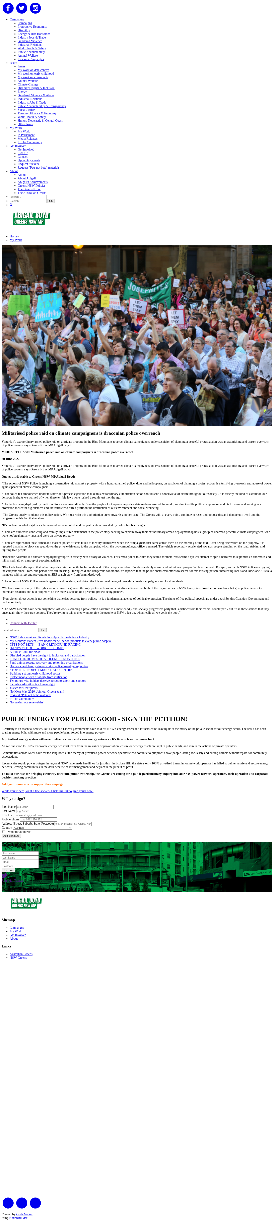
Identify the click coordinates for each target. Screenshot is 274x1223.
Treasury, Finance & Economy (37, 113)
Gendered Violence (30, 41)
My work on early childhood (36, 73)
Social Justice (26, 109)
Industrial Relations (30, 44)
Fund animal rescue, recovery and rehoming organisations (46, 662)
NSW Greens (18, 957)
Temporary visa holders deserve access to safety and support (48, 680)
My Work (16, 127)
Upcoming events (29, 160)
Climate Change (28, 84)
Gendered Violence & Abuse (36, 95)
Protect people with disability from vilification (38, 677)
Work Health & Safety (32, 48)
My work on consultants (33, 77)
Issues (13, 62)
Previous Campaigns (31, 59)
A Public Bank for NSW (25, 651)
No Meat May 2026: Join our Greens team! (37, 691)
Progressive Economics (32, 26)
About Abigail (27, 178)
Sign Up (23, 153)
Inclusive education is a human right (32, 684)
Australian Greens (21, 954)
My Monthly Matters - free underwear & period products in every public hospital (61, 641)
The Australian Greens (32, 192)
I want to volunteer (18, 831)
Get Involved (18, 146)
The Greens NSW (29, 189)
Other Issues (25, 124)
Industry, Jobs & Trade (32, 102)
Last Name (8, 811)
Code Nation (24, 1214)
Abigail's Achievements (33, 182)
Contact (22, 156)
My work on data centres (33, 70)
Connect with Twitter (23, 623)
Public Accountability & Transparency (42, 106)
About (14, 171)
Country (7, 827)
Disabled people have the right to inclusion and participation (47, 655)
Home (13, 236)
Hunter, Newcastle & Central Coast (40, 120)
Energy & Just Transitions (34, 34)
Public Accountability (31, 52)
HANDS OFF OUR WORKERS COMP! (37, 648)
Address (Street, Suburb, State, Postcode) (28, 823)
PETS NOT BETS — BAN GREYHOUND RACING (45, 644)
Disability (24, 30)
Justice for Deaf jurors (24, 688)
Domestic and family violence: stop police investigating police (49, 666)
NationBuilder (18, 1218)
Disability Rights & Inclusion (36, 88)
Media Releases (28, 138)
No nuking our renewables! (27, 702)
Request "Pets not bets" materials (38, 167)
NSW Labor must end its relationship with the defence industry (49, 637)
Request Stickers (28, 164)
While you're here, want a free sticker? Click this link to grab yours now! (47, 791)
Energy (22, 91)
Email (5, 815)
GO (51, 200)
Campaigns (17, 19)
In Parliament (26, 135)
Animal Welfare (28, 55)
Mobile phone (10, 819)
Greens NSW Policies (31, 185)
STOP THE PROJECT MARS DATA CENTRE (41, 670)
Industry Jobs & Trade (32, 37)
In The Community (30, 142)
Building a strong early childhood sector (35, 673)
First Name (9, 806)
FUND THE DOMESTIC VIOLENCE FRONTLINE (45, 659)
